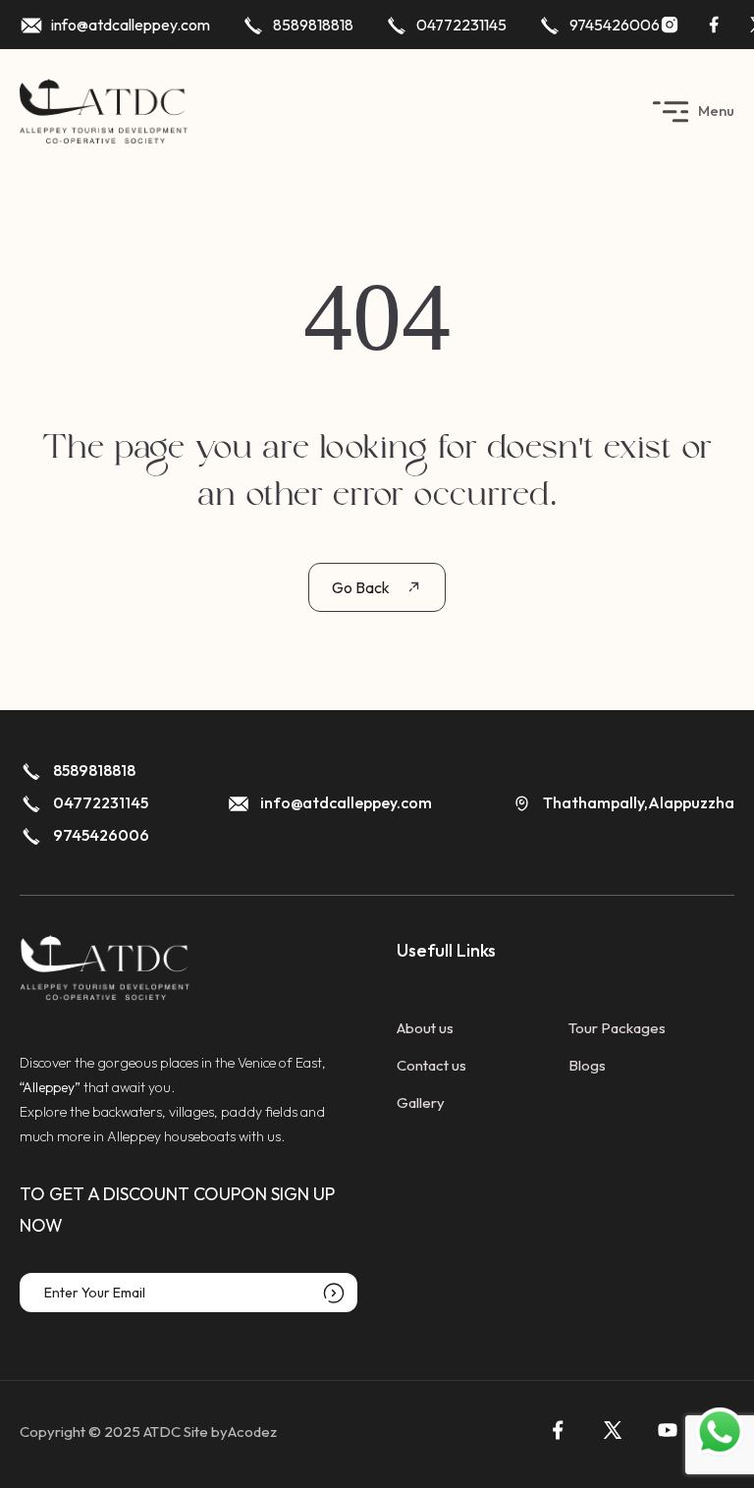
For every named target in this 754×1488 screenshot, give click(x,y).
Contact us (431, 1065)
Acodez (252, 1431)
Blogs (587, 1065)
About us (425, 1028)
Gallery (421, 1102)
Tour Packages (617, 1028)
